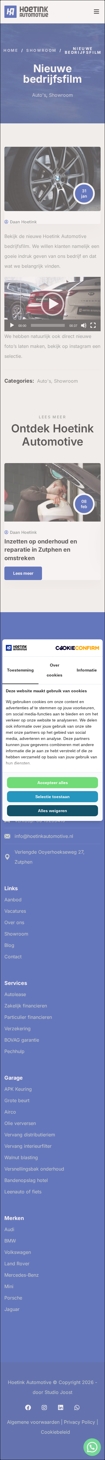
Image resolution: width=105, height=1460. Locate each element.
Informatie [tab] (87, 670)
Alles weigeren (52, 810)
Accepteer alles (52, 782)
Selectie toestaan (52, 796)
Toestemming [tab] (20, 670)
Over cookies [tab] (54, 670)
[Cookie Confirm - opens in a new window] (77, 648)
